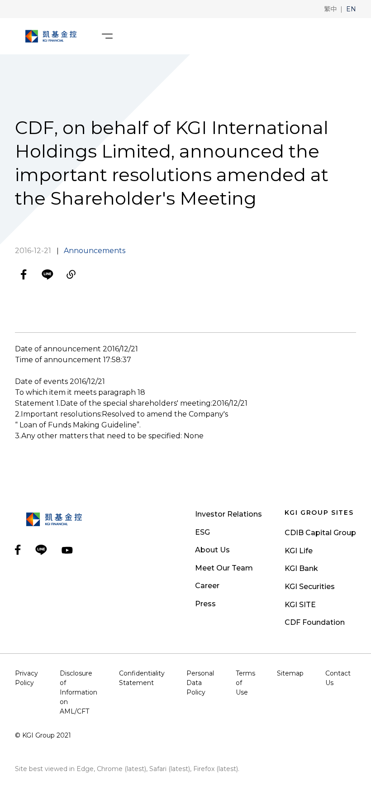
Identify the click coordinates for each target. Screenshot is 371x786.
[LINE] (47, 274)
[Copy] (71, 274)
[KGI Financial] (51, 36)
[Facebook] (24, 274)
